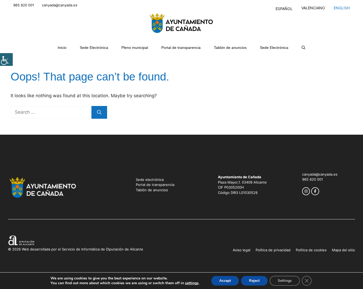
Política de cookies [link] (311, 250)
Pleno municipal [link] (134, 47)
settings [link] (192, 283)
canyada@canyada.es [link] (59, 5)
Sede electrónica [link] (150, 179)
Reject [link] (254, 280)
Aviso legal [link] (241, 250)
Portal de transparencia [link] (181, 47)
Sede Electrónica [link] (94, 47)
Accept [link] (225, 280)
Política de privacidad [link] (273, 250)
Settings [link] (285, 280)
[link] (6, 59)
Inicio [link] (62, 47)
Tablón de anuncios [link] (230, 47)
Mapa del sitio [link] (343, 250)
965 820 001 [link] (23, 5)
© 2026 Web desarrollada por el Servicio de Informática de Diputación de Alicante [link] (75, 249)
